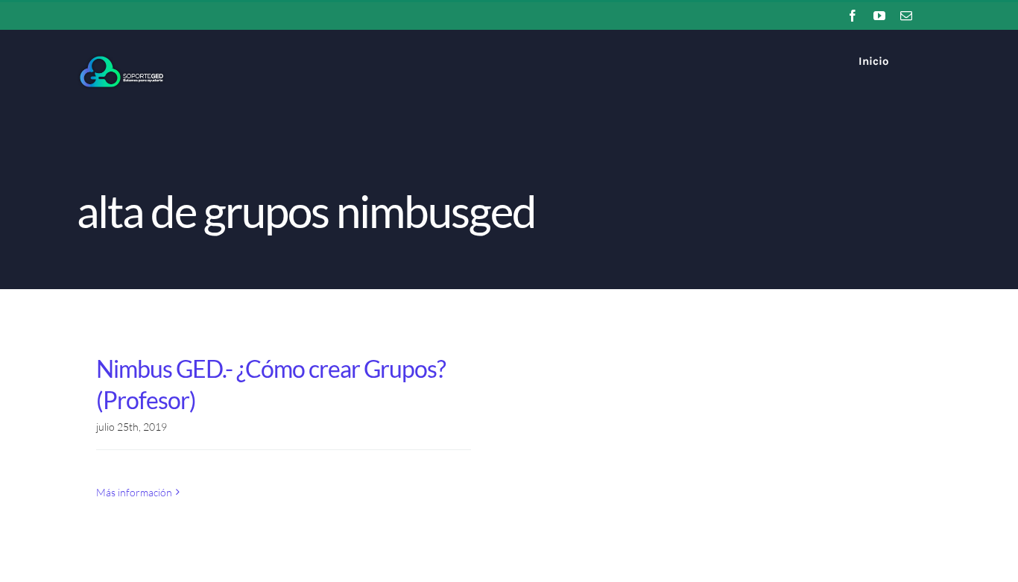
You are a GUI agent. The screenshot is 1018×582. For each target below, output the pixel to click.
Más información (134, 492)
